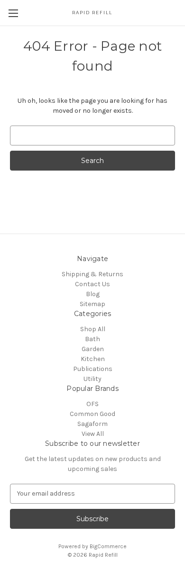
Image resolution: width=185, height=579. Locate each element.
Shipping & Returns (92, 274)
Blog (93, 294)
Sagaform (92, 424)
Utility (92, 379)
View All (93, 434)
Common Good (92, 414)
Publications (92, 369)
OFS (92, 404)
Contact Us (92, 284)
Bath (92, 339)
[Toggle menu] (13, 13)
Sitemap (92, 304)
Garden (93, 349)
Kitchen (93, 359)
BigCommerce (108, 546)
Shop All (92, 329)
